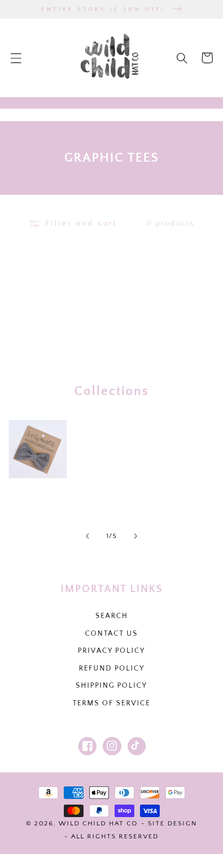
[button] (16, 57)
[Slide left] (87, 536)
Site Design (172, 823)
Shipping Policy (111, 685)
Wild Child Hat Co (98, 823)
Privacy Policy (111, 651)
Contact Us (111, 633)
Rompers (171, 449)
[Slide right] (135, 536)
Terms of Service (111, 703)
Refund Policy (112, 668)
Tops (98, 449)
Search (111, 616)
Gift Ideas (38, 491)
